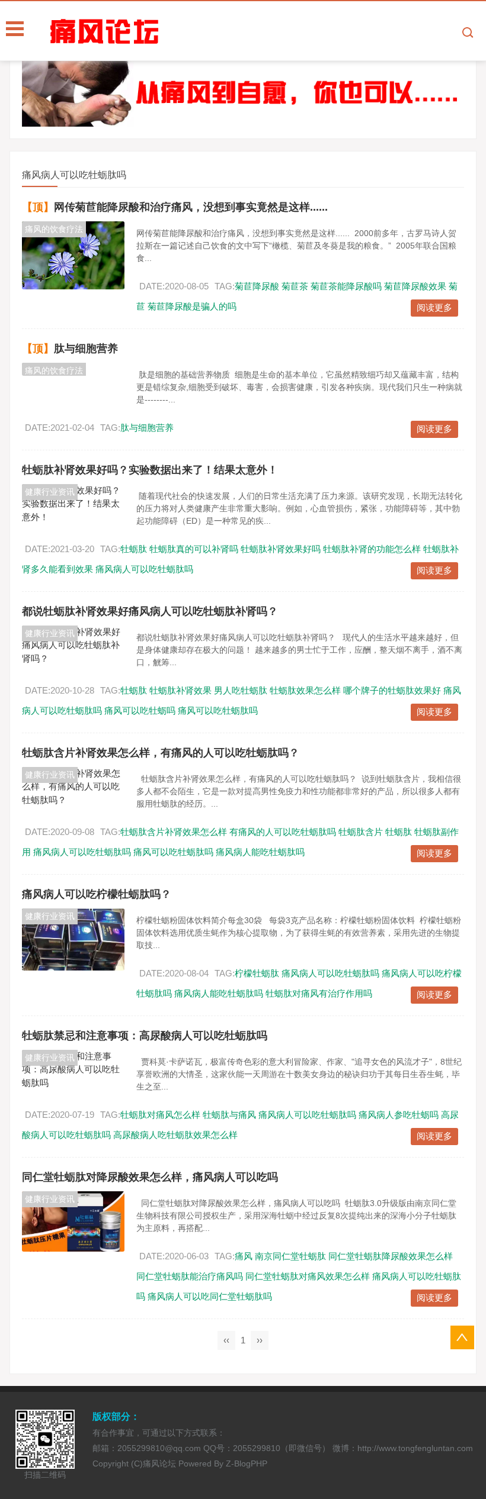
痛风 (243, 1256)
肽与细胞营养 (86, 348)
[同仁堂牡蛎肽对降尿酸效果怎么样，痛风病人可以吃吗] (73, 1221)
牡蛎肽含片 (360, 832)
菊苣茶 (295, 286)
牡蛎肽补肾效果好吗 (281, 549)
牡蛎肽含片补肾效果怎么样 (173, 832)
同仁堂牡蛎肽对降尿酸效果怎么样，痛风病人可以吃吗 (150, 1177)
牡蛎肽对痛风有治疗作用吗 (319, 993)
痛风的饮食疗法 (54, 229)
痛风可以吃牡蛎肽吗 (218, 710)
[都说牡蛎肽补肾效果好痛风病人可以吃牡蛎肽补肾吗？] (73, 646)
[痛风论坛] (266, 31)
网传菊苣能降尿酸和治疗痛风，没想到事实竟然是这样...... (191, 207)
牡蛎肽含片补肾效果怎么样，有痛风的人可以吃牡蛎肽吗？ (160, 753)
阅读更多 (434, 307)
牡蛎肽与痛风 (229, 1115)
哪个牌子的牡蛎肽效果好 (392, 690)
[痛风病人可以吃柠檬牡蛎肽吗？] (73, 939)
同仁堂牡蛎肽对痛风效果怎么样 (307, 1276)
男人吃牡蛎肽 (240, 690)
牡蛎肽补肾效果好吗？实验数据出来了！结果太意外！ (150, 470)
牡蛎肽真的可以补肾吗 (193, 549)
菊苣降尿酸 (257, 286)
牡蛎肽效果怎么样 (305, 690)
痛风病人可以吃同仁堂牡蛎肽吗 (210, 1296)
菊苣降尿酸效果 (415, 286)
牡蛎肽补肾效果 (180, 690)
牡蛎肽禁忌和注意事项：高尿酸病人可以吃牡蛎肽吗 (144, 1036)
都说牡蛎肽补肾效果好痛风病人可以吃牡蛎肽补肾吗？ (150, 611)
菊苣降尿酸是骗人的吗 (192, 306)
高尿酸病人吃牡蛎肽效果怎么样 (175, 1135)
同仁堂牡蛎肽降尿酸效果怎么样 (390, 1256)
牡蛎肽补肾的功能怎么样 (372, 549)
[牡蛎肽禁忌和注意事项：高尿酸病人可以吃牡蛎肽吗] (73, 1070)
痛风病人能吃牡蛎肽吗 (260, 852)
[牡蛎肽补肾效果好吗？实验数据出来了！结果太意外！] (73, 504)
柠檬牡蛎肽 (257, 973)
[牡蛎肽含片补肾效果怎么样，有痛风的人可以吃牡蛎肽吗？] (73, 787)
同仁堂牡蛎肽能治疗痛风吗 (189, 1276)
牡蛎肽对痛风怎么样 (160, 1115)
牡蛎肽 (133, 549)
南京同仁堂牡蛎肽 (290, 1256)
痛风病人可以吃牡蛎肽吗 (144, 569)
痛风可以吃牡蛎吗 (139, 710)
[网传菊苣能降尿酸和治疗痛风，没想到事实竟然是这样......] (73, 255)
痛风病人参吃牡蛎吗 (399, 1115)
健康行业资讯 (50, 492)
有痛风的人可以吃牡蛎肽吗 (282, 832)
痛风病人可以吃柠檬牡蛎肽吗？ (96, 894)
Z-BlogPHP (246, 1463)
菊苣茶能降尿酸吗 (346, 286)
